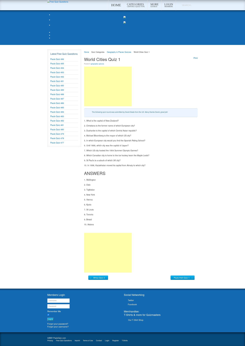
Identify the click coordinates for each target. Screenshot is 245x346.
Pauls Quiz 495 (57, 63)
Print (196, 58)
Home (86, 52)
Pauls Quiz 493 (57, 72)
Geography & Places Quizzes (119, 52)
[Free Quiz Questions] (57, 1)
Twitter (131, 300)
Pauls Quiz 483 (57, 116)
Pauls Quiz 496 (57, 59)
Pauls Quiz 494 (57, 67)
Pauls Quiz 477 (57, 142)
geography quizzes (97, 64)
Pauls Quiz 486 (57, 103)
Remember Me (54, 311)
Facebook (132, 304)
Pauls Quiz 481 (57, 125)
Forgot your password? (57, 323)
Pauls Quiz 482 (57, 120)
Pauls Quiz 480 (57, 129)
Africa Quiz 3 (99, 277)
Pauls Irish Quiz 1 (182, 277)
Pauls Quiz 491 (57, 81)
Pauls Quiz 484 (57, 111)
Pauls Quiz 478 (57, 138)
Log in (50, 319)
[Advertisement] (108, 86)
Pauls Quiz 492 (57, 76)
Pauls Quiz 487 (57, 98)
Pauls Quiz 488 (57, 94)
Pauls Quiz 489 (57, 89)
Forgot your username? (58, 326)
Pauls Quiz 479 (57, 133)
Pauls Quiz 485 (57, 107)
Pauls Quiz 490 (57, 85)
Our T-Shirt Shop (135, 320)
